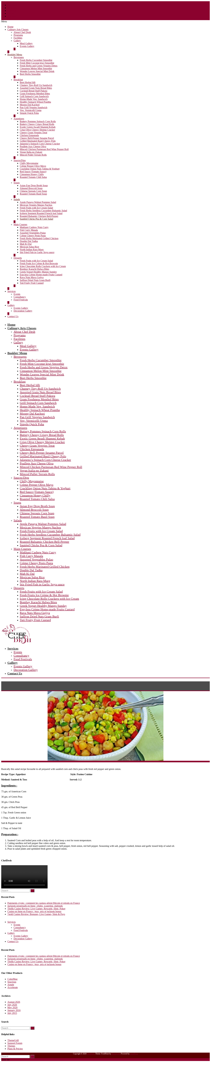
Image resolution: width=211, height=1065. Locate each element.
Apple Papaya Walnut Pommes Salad (38, 202)
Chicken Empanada (29, 135)
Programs (18, 35)
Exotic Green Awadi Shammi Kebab (37, 127)
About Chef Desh (22, 32)
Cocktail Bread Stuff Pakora (33, 90)
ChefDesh (90, 1054)
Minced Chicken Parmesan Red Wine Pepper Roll (44, 149)
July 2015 (12, 1013)
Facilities (18, 38)
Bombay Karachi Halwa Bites (34, 269)
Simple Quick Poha (29, 113)
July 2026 (12, 1004)
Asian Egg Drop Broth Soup (34, 185)
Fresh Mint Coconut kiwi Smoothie (37, 63)
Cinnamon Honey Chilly (32, 174)
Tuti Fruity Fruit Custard (32, 283)
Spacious (11, 982)
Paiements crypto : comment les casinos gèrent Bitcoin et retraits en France (43, 903)
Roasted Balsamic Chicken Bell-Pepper (39, 216)
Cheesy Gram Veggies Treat (33, 132)
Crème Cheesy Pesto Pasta (33, 235)
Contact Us (12, 316)
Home (10, 26)
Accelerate (12, 987)
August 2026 (13, 1002)
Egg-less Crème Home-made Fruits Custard (41, 274)
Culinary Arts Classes (17, 29)
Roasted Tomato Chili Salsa (33, 177)
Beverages (19, 57)
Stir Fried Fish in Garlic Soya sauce (37, 252)
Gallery (17, 40)
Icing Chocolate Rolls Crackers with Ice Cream (43, 266)
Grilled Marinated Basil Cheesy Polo (38, 141)
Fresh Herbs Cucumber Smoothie (36, 60)
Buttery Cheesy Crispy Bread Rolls (37, 124)
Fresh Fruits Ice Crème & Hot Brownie (39, 263)
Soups (17, 182)
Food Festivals (21, 299)
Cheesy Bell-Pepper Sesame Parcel (37, 138)
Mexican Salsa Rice (29, 246)
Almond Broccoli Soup (31, 188)
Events (17, 294)
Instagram (12, 7)
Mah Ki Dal (26, 244)
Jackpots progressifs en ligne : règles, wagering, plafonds (35, 906)
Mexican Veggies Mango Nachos (36, 205)
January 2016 (14, 1010)
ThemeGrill (13, 1040)
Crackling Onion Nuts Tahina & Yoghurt (39, 168)
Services (11, 291)
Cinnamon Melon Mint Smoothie (36, 68)
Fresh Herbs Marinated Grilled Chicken (39, 238)
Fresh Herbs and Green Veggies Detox (38, 65)
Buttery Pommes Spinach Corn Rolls (38, 121)
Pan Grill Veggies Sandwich (33, 107)
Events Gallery (27, 46)
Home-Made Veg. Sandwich (34, 99)
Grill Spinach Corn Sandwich (34, 96)
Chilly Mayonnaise (29, 163)
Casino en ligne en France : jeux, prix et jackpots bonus (34, 911)
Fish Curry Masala (29, 230)
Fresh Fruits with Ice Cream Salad (36, 207)
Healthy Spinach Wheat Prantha (35, 102)
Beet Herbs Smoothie (30, 74)
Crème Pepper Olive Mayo (33, 166)
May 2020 (12, 1007)
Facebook (12, 5)
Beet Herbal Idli (27, 82)
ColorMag (12, 979)
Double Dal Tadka (29, 241)
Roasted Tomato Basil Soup (33, 194)
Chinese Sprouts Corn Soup (33, 191)
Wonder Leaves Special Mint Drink (37, 71)
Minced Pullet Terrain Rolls (33, 155)
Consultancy (20, 297)
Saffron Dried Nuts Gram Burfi (35, 280)
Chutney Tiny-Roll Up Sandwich (36, 85)
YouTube (11, 16)
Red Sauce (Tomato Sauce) (33, 171)
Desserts (18, 258)
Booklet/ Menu (14, 54)
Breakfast (18, 79)
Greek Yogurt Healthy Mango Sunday (38, 272)
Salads (17, 199)
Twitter (10, 13)
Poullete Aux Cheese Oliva (33, 146)
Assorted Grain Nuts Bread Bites (36, 88)
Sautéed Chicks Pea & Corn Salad (36, 219)
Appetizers (19, 118)
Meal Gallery (26, 43)
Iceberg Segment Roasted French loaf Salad (41, 213)
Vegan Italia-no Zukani (31, 152)
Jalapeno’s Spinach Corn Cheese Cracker (40, 143)
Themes (11, 1046)
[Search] (32, 890)
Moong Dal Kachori (30, 104)
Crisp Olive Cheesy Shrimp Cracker (37, 129)
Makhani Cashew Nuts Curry (34, 227)
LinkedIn (11, 10)
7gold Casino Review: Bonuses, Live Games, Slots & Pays (36, 914)
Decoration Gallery (23, 311)
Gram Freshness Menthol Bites (35, 93)
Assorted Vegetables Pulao (33, 233)
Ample (10, 984)
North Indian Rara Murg (32, 249)
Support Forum (14, 1043)
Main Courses (20, 224)
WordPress (134, 1054)
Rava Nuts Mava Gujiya (32, 277)
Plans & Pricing (15, 1048)
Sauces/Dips (20, 160)
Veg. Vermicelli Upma (30, 110)
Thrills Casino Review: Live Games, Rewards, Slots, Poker (36, 908)
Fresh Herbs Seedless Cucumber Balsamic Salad (43, 210)
